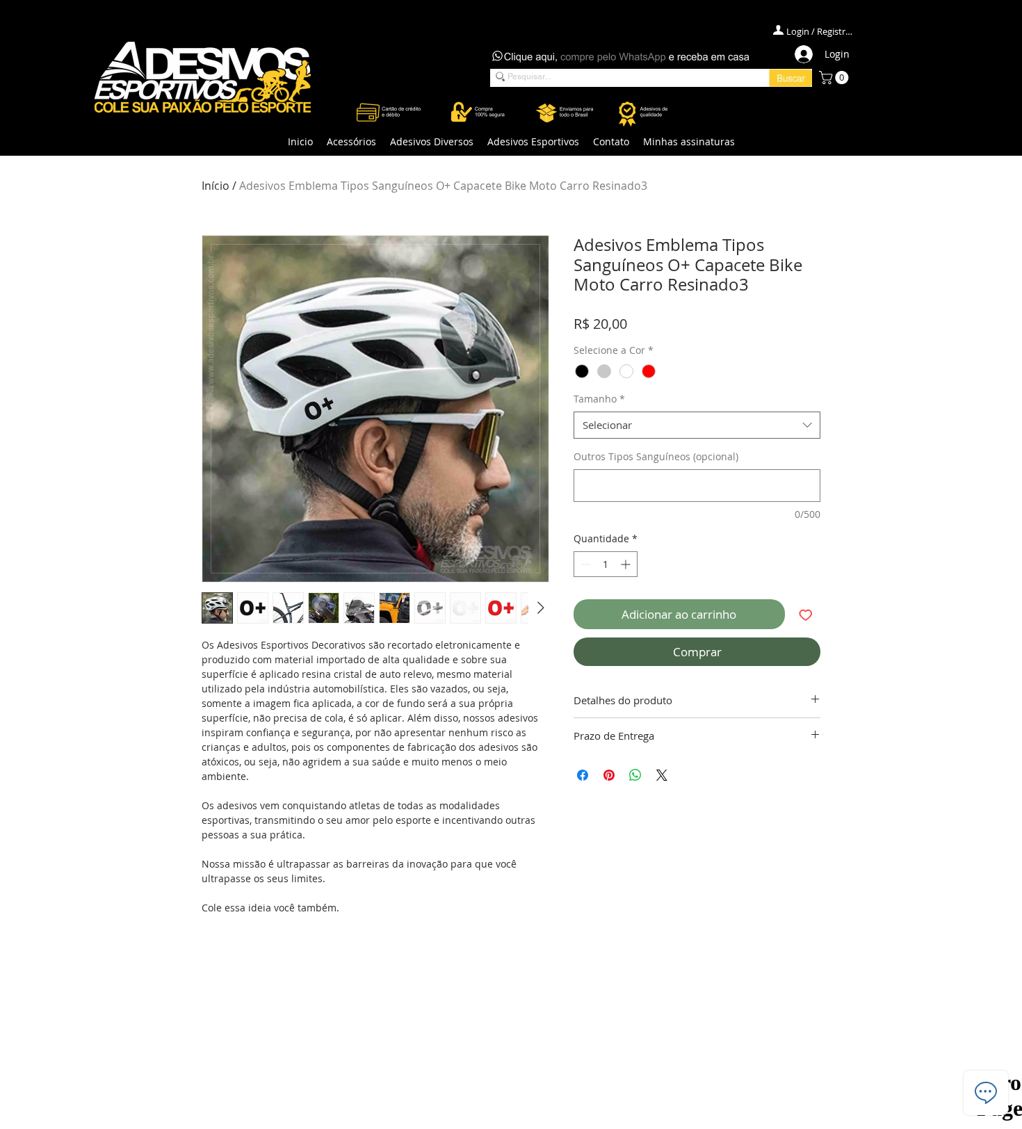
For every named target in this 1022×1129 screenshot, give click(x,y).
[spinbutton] (605, 564)
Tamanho (599, 398)
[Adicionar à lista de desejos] (805, 614)
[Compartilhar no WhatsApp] (635, 775)
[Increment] (626, 564)
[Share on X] (662, 775)
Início (215, 185)
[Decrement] (584, 564)
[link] (835, 77)
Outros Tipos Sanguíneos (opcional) (656, 456)
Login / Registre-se (820, 31)
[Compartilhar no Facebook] (582, 775)
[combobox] (697, 425)
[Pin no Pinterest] (609, 775)
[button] (351, 142)
